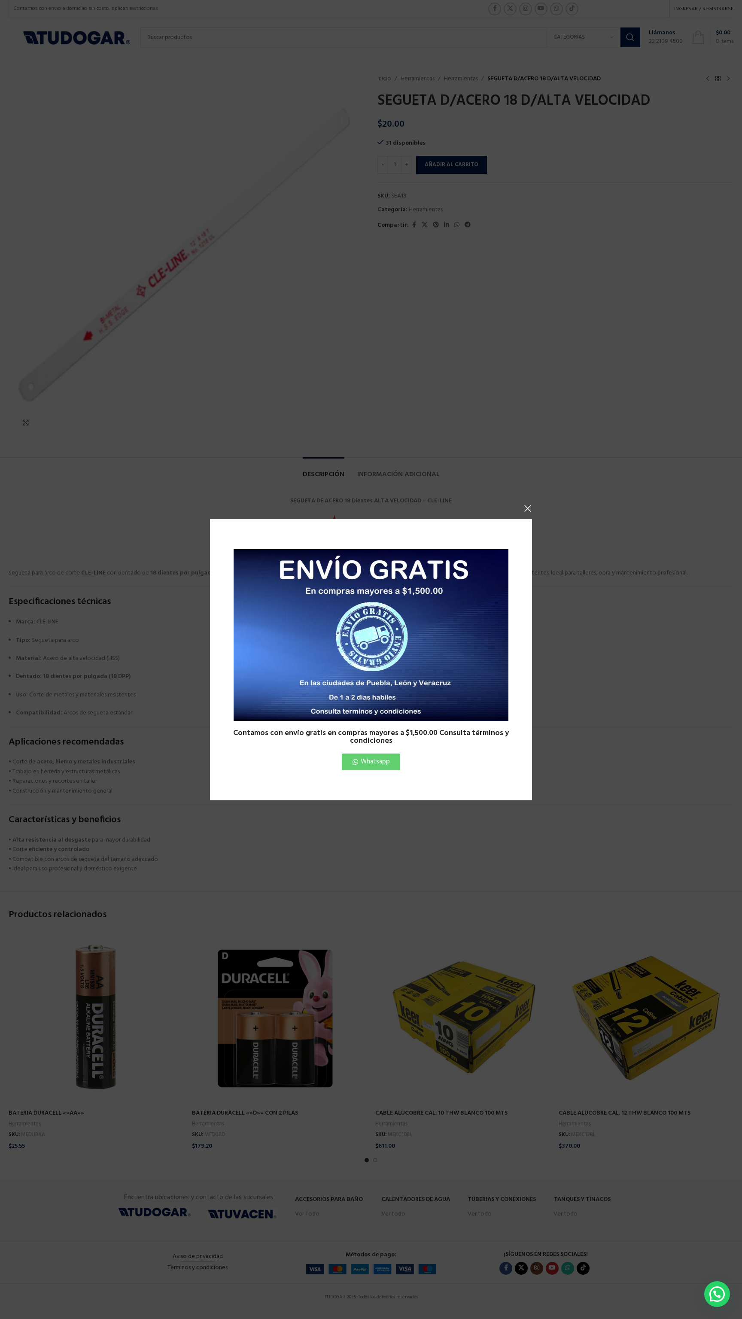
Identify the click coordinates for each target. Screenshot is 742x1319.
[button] (717, 1294)
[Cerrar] (527, 508)
